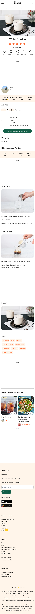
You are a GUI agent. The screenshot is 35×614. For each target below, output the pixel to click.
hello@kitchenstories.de (17, 596)
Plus (4, 530)
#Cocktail (6, 340)
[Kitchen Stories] (17, 2)
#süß (12, 340)
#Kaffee (18, 340)
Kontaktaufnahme (6, 576)
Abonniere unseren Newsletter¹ (10, 482)
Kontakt (3, 551)
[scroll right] (33, 405)
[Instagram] (6, 478)
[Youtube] (12, 478)
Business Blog (5, 574)
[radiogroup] (17, 44)
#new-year (6, 348)
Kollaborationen (6, 526)
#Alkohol (23, 348)
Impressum (4, 543)
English (10, 560)
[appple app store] (17, 502)
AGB (2, 545)
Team (3, 524)
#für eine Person (8, 344)
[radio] (10, 43)
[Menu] (2, 3)
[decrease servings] (3, 110)
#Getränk (15, 348)
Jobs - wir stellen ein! (7, 519)
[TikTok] (9, 478)
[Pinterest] (15, 478)
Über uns (4, 521)
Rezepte (3, 8)
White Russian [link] (26, 8)
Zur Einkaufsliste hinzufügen (19, 131)
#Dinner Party (19, 344)
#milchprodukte (8, 352)
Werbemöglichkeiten (7, 572)
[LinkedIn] (19, 478)
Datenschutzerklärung (8, 547)
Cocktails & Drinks (16, 8)
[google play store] (17, 506)
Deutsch (3, 560)
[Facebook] (2, 478)
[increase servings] (11, 110)
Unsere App (5, 528)
